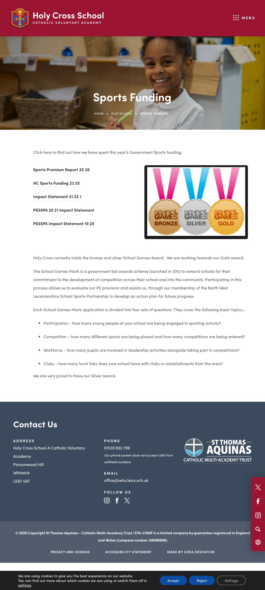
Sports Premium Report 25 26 (61, 170)
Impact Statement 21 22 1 (57, 197)
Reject (202, 580)
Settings (231, 580)
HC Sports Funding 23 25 (56, 183)
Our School (121, 113)
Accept (173, 580)
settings (24, 585)
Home (99, 113)
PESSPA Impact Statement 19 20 (63, 224)
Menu (248, 17)
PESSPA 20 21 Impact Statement (63, 210)
